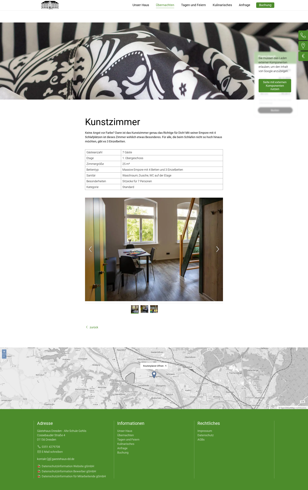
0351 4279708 (51, 446)
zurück (94, 327)
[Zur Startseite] (50, 5)
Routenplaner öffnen (153, 366)
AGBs (201, 439)
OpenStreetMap (288, 408)
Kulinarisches (222, 5)
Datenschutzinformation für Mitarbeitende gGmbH (74, 476)
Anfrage (244, 5)
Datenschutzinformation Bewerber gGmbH (69, 471)
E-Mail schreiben (52, 451)
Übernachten (165, 5)
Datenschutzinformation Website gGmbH (68, 466)
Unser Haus (141, 5)
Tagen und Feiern (193, 5)
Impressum (204, 431)
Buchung (265, 5)
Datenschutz (205, 435)
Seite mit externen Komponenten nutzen (275, 85)
